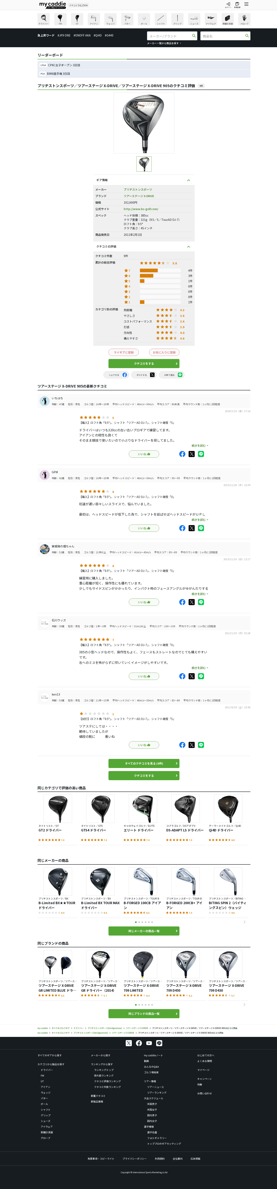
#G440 (109, 35)
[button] (244, 922)
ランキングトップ (104, 1069)
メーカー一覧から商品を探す (163, 43)
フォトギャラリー (157, 1138)
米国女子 (152, 1109)
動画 (146, 1061)
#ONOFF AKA (82, 35)
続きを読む (199, 445)
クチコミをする (144, 363)
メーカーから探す (100, 1055)
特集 (199, 1084)
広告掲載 (195, 1158)
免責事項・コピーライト (101, 1158)
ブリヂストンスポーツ (138, 189)
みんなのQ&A (151, 1066)
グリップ (45, 1115)
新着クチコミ (98, 1095)
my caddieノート (153, 1055)
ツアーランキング (156, 1092)
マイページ (203, 1069)
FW (42, 1075)
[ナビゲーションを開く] (246, 5)
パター (44, 1098)
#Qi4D (98, 35)
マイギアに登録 (124, 352)
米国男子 (152, 1104)
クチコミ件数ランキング (107, 1087)
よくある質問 (204, 1061)
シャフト (45, 1109)
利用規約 (160, 1158)
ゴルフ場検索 (151, 1072)
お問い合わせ (204, 1093)
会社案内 (178, 1158)
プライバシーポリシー (134, 1158)
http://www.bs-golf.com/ (141, 209)
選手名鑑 (152, 1132)
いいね (142, 454)
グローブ (45, 1138)
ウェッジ (45, 1092)
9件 (201, 85)
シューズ (45, 1121)
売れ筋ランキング (104, 1075)
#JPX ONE (64, 35)
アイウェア (47, 1126)
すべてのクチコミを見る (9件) (144, 763)
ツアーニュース (155, 1087)
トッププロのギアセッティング (164, 1143)
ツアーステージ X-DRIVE (139, 196)
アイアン (45, 1087)
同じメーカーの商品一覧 (144, 931)
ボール (44, 1104)
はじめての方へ (205, 1055)
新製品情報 (97, 1101)
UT (42, 1081)
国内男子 (152, 1115)
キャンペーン (204, 1078)
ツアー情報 (150, 1081)
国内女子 (152, 1121)
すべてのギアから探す (50, 1055)
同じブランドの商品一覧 (144, 1014)
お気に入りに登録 (164, 352)
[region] (144, 19)
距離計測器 (47, 1132)
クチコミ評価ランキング (107, 1081)
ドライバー (47, 1069)
